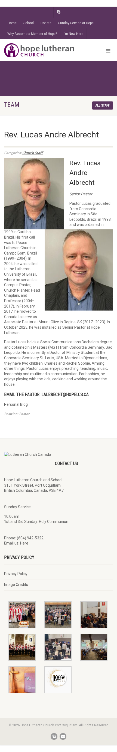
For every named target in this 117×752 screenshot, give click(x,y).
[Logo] (39, 50)
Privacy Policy (15, 574)
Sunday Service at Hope (76, 23)
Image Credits (16, 584)
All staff (103, 105)
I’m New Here (73, 34)
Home (12, 23)
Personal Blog (16, 404)
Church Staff (32, 153)
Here (24, 543)
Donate (46, 23)
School (28, 23)
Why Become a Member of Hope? (32, 34)
